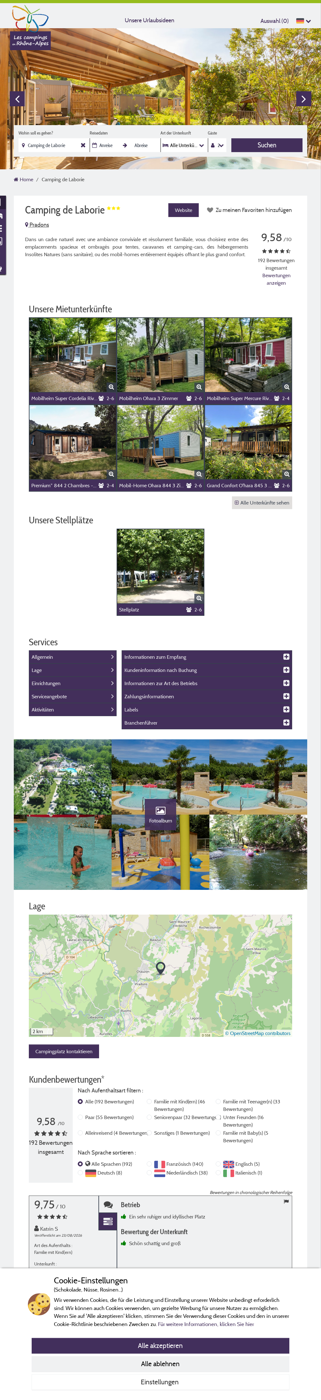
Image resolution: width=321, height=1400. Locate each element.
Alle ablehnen (160, 1364)
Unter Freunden (243, 1121)
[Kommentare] (107, 1204)
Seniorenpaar (187, 1117)
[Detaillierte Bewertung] (107, 1221)
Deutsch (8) (109, 1173)
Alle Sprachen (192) (112, 1164)
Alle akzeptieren (160, 1345)
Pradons (38, 224)
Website (183, 210)
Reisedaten (99, 133)
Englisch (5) (247, 1164)
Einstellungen (160, 1382)
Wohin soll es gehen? (35, 133)
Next (303, 98)
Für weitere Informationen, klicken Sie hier (206, 1324)
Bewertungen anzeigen (276, 279)
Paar (109, 1117)
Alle (109, 1101)
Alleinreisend (117, 1133)
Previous (17, 98)
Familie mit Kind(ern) (179, 1105)
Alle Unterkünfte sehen (264, 502)
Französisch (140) (184, 1164)
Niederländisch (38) (187, 1173)
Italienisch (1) (248, 1173)
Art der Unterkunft (175, 133)
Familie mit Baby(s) (245, 1137)
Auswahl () (274, 20)
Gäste (212, 133)
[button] (161, 969)
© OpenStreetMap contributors (258, 1033)
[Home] (30, 17)
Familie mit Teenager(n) (251, 1105)
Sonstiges (182, 1133)
